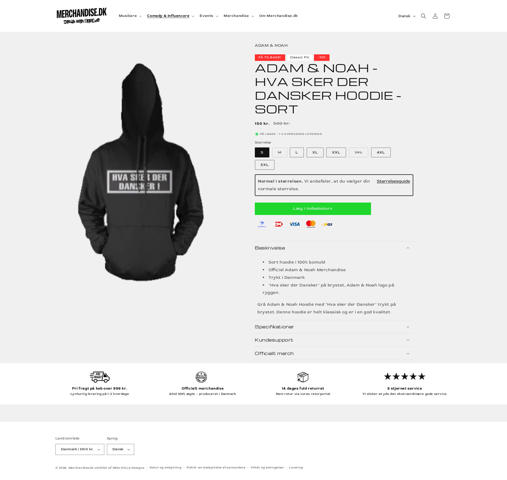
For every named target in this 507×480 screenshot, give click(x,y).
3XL (361, 153)
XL (315, 152)
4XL (381, 152)
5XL (265, 164)
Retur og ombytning (166, 467)
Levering (296, 467)
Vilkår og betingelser (267, 467)
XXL (336, 152)
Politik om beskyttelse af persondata (216, 467)
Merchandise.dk (81, 467)
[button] (130, 15)
